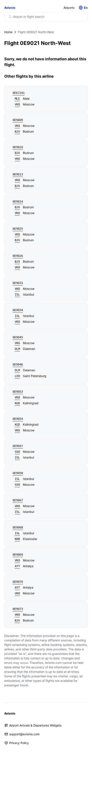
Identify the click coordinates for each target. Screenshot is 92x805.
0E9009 (18, 120)
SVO (17, 451)
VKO (17, 104)
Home (8, 32)
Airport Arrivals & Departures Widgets (35, 725)
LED (17, 376)
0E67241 (19, 93)
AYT (17, 566)
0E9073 (18, 609)
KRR (17, 539)
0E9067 (18, 500)
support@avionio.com (24, 734)
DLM (17, 349)
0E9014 (18, 201)
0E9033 (18, 283)
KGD (17, 403)
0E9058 (18, 473)
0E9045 (18, 337)
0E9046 (18, 364)
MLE (17, 98)
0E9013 (18, 174)
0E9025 (18, 228)
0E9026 (18, 255)
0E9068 (18, 527)
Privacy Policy (19, 743)
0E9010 (18, 147)
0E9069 (18, 554)
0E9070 (18, 581)
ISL (17, 294)
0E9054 (18, 418)
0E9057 (18, 446)
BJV (17, 131)
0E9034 (18, 310)
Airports (69, 7)
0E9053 (18, 391)
